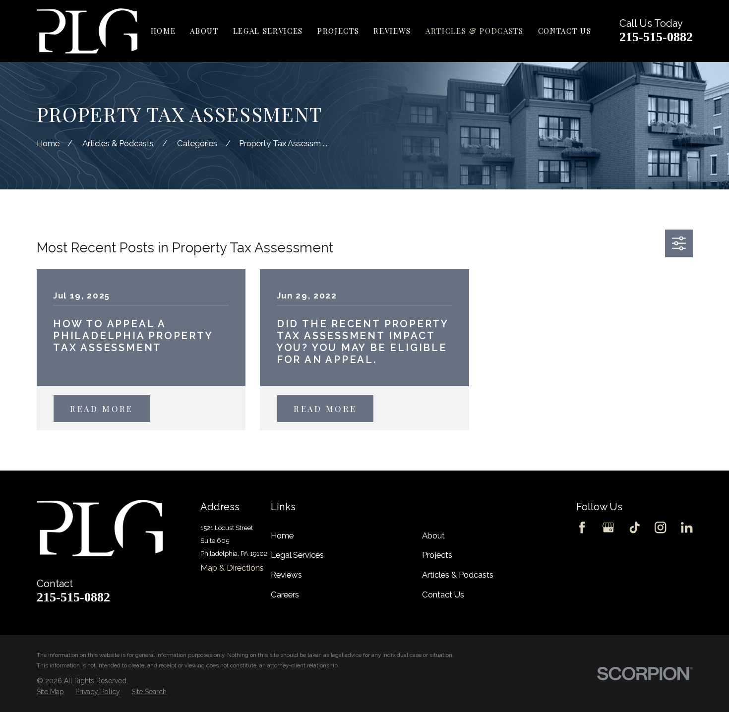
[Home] (87, 31)
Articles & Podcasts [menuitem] (474, 31)
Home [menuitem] (163, 31)
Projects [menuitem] (338, 31)
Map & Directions (232, 568)
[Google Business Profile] (608, 527)
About (433, 535)
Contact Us (443, 594)
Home (282, 535)
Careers (285, 594)
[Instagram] (660, 527)
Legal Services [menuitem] (268, 31)
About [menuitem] (204, 31)
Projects (437, 555)
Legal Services (297, 555)
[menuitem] (50, 692)
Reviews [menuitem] (392, 31)
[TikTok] (634, 527)
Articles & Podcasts (457, 575)
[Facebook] (582, 527)
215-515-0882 (656, 36)
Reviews (286, 575)
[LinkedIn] (686, 527)
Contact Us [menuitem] (565, 31)
